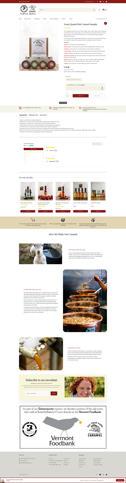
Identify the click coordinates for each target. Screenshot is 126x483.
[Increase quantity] (114, 480)
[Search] (94, 9)
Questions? (43, 115)
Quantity (67, 92)
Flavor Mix (68, 76)
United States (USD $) (89, 1)
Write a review (33, 149)
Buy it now (97, 95)
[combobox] (67, 10)
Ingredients (23, 115)
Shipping (65, 69)
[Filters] (93, 144)
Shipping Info (33, 115)
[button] (104, 10)
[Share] (105, 23)
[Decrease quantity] (111, 480)
